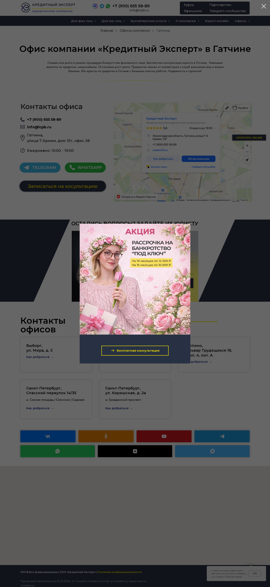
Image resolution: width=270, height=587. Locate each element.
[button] (135, 351)
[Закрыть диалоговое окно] (264, 6)
